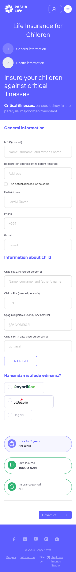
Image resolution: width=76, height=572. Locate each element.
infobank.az (27, 557)
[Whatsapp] (59, 541)
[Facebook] (17, 541)
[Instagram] (48, 541)
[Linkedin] (27, 541)
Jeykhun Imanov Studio (57, 561)
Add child (21, 361)
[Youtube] (38, 541)
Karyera (11, 557)
